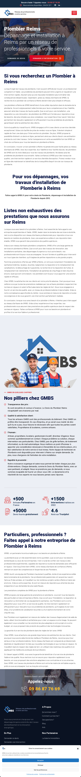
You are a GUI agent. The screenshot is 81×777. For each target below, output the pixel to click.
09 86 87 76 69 (54, 2)
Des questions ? (48, 720)
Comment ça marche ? (50, 716)
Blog (44, 723)
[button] (78, 748)
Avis (43, 727)
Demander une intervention (14, 742)
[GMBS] (20, 12)
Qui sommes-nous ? (49, 712)
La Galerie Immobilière (51, 738)
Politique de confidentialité (47, 774)
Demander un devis (11, 738)
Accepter (40, 760)
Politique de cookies (32, 774)
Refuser (40, 765)
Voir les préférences (40, 770)
